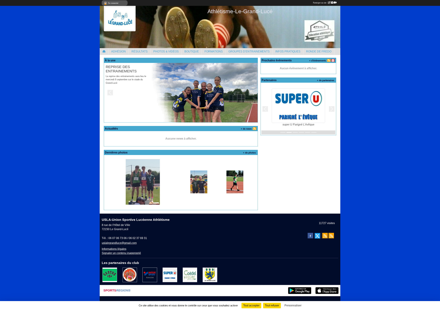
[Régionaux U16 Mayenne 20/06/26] (143, 181)
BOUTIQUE (191, 51)
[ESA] (109, 274)
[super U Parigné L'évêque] (170, 274)
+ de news (246, 129)
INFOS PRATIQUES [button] (287, 51)
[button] (110, 92)
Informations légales (114, 248)
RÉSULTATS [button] (139, 51)
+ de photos (249, 152)
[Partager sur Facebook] (310, 235)
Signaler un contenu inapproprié (121, 253)
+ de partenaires (325, 80)
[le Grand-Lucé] (210, 274)
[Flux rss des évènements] (331, 235)
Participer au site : (320, 3)
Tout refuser (272, 305)
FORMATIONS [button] (214, 51)
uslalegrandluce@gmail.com (119, 242)
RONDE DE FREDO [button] (318, 51)
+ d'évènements (317, 60)
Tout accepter (251, 305)
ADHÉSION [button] (118, 51)
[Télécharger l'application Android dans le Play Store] (299, 290)
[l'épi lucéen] (130, 274)
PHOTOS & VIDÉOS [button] (166, 51)
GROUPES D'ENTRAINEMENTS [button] (249, 51)
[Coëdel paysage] (190, 274)
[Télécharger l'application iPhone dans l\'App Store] (327, 290)
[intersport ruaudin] (149, 274)
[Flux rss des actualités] (325, 235)
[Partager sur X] (317, 236)
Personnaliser (292, 305)
